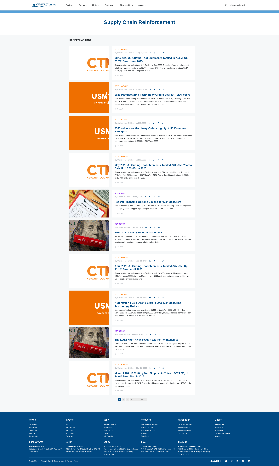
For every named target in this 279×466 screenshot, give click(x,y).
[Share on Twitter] (155, 53)
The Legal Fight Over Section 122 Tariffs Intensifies (146, 339)
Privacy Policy (46, 461)
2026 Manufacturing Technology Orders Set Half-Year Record (152, 94)
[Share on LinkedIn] (150, 53)
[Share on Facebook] (159, 53)
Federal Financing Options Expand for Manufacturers (148, 201)
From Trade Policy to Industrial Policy (138, 232)
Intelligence (121, 49)
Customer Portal (237, 5)
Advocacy (120, 193)
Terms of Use (59, 461)
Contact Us (33, 461)
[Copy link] (163, 53)
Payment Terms (72, 461)
